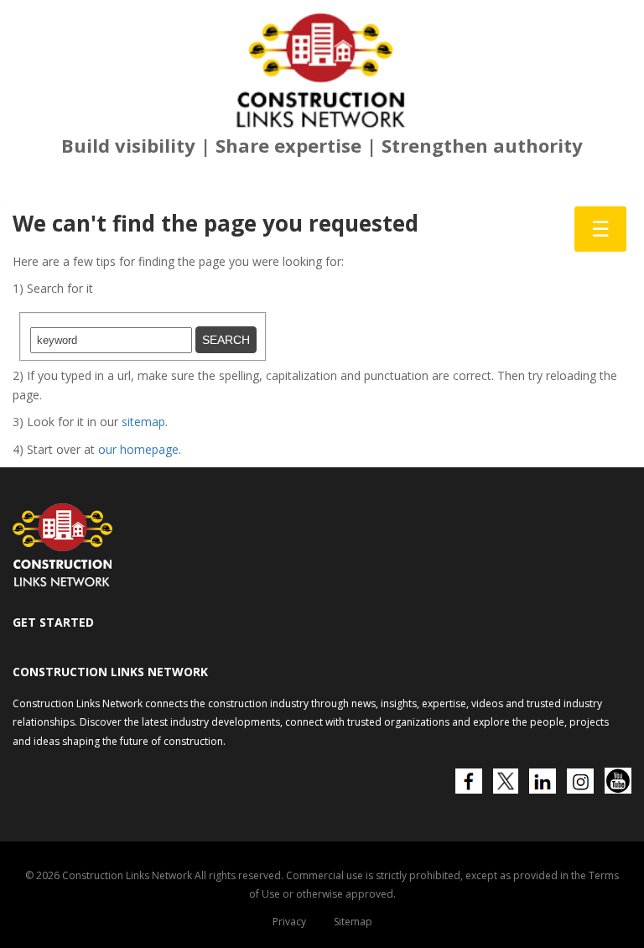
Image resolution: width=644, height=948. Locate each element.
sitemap (143, 422)
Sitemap (353, 921)
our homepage (138, 449)
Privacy (289, 921)
